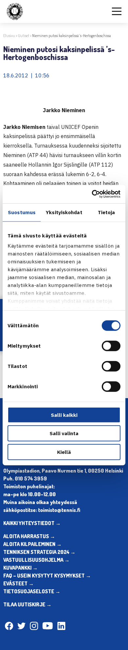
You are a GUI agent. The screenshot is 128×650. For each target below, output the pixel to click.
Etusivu (9, 35)
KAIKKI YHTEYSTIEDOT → (32, 523)
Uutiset (23, 35)
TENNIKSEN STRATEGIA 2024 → (39, 552)
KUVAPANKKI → (20, 567)
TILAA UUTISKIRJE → (27, 604)
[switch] (111, 345)
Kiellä (64, 452)
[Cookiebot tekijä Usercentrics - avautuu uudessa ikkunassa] (92, 194)
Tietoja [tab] (106, 212)
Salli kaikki (64, 415)
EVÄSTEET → (18, 583)
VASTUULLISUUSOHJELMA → (36, 560)
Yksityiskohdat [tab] (64, 212)
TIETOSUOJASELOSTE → (31, 591)
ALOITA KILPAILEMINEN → (32, 544)
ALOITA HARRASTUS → (29, 536)
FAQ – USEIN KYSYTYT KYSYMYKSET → (47, 575)
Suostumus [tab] (21, 212)
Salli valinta (64, 433)
